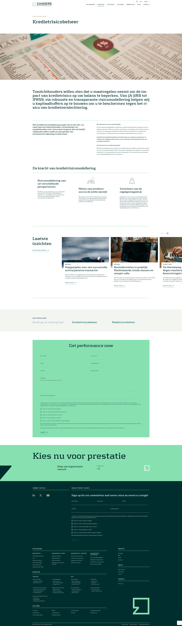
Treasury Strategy (37, 579)
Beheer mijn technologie (95, 564)
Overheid (73, 612)
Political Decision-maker (38, 567)
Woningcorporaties (56, 614)
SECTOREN (120, 4)
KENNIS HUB (130, 4)
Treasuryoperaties (56, 579)
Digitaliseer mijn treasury (76, 560)
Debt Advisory (36, 597)
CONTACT (146, 4)
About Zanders (121, 569)
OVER (139, 4)
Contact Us (120, 583)
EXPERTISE (101, 4)
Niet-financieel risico (95, 584)
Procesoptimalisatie (95, 589)
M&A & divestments (37, 582)
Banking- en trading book (48, 322)
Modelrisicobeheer (123, 322)
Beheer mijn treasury (75, 562)
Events (119, 557)
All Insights (120, 553)
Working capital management (39, 600)
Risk (72, 576)
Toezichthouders (55, 612)
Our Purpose (121, 571)
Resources (120, 559)
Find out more (69, 282)
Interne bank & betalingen (58, 582)
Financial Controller (37, 564)
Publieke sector (93, 612)
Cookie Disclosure (133, 624)
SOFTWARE (110, 4)
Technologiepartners (37, 592)
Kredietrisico (93, 582)
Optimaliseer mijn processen (96, 559)
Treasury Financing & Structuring (40, 596)
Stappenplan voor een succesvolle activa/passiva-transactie (86, 269)
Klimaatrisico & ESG (76, 584)
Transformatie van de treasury (39, 587)
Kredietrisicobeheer (84, 322)
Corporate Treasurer (37, 560)
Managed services (56, 584)
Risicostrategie (74, 579)
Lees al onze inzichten (39, 250)
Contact (100, 466)
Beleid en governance (76, 581)
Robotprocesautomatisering (58, 592)
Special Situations (56, 581)
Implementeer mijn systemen (97, 561)
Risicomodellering (75, 587)
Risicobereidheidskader (76, 582)
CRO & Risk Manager (37, 562)
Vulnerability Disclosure (144, 624)
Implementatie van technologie (39, 589)
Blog (119, 555)
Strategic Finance (36, 599)
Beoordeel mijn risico (56, 556)
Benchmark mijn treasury (76, 556)
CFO (33, 558)
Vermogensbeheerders (95, 610)
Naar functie (37, 553)
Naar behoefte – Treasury (79, 553)
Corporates (35, 610)
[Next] (167, 233)
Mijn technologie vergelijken (96, 557)
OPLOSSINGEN (90, 4)
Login (146, 1)
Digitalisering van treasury (58, 587)
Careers (120, 574)
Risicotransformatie (95, 587)
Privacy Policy (125, 624)
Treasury (35, 576)
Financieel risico (94, 581)
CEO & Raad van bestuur (38, 556)
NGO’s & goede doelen (38, 614)
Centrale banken (74, 610)
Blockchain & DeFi (56, 589)
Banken (53, 610)
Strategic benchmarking (38, 581)
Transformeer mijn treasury (77, 558)
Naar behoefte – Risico (58, 553)
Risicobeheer (94, 579)
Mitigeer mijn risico (56, 558)
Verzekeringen (36, 612)
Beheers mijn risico (56, 560)
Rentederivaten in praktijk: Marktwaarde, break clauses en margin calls (133, 270)
